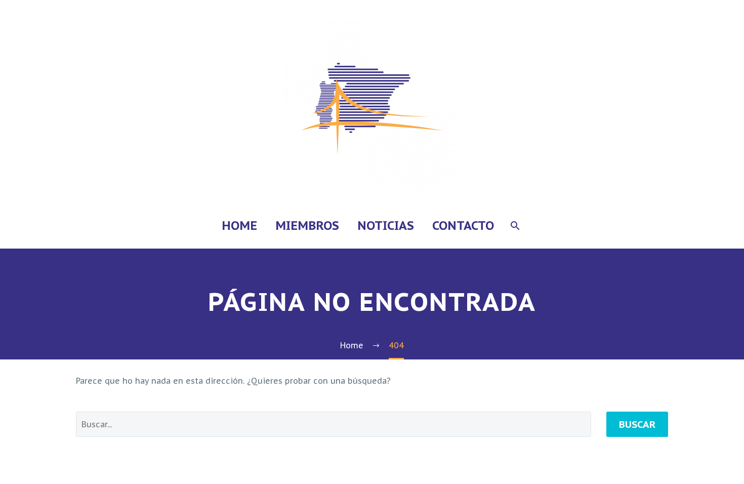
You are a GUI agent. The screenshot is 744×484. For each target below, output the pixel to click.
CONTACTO (463, 225)
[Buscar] (514, 225)
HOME (239, 225)
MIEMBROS (307, 225)
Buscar (637, 424)
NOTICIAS (385, 225)
